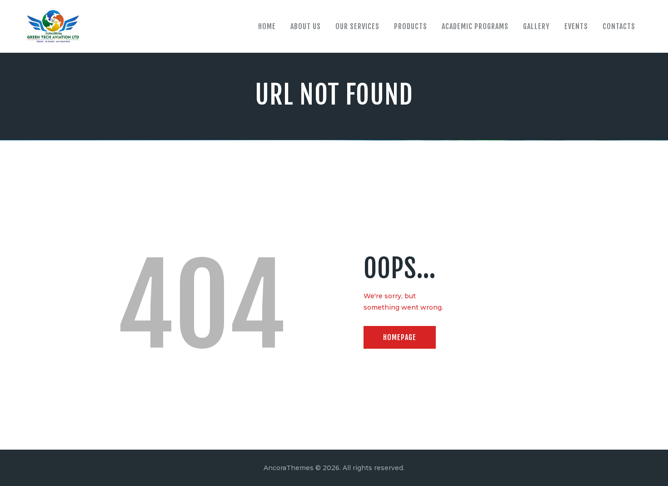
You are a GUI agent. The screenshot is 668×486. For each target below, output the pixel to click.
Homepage (399, 337)
